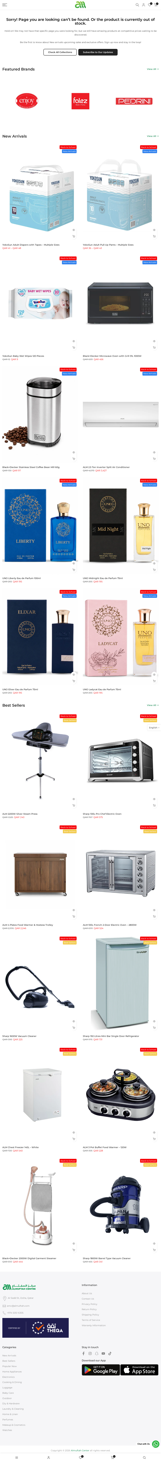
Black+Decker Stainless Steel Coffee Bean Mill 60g (31, 467)
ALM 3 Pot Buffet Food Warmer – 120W (105, 1147)
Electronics (8, 1377)
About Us (87, 1293)
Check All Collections (60, 52)
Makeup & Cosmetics (13, 1425)
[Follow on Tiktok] (110, 1353)
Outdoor (7, 1398)
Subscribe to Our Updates (98, 52)
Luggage (7, 1387)
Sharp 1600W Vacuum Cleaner (19, 1036)
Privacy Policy (89, 1304)
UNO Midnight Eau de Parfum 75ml (103, 578)
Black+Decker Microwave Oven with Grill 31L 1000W (112, 356)
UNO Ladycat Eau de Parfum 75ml (102, 689)
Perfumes (7, 1419)
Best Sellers (8, 1360)
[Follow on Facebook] (83, 1353)
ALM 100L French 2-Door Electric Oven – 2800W (110, 925)
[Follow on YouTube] (103, 1353)
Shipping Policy (90, 1314)
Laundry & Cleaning (13, 1408)
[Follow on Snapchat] (96, 1353)
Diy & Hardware (10, 1403)
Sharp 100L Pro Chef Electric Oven (102, 813)
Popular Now (9, 1366)
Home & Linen (10, 1414)
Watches (7, 1430)
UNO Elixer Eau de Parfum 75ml (20, 689)
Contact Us (88, 1298)
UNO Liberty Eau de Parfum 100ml (21, 578)
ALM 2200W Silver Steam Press (19, 813)
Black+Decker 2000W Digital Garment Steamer (29, 1258)
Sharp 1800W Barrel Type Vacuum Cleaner (107, 1258)
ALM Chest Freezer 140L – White (20, 1147)
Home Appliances (12, 1371)
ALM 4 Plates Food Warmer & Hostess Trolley (27, 925)
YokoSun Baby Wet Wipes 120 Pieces (23, 356)
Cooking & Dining (12, 1382)
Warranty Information (94, 1325)
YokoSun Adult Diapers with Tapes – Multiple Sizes (30, 244)
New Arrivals (9, 1355)
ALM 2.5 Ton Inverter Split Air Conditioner (106, 467)
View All (151, 69)
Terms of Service (91, 1320)
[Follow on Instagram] (90, 1353)
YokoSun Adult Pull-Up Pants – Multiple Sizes (108, 244)
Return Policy (89, 1309)
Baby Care (8, 1392)
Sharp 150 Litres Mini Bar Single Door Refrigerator (111, 1036)
